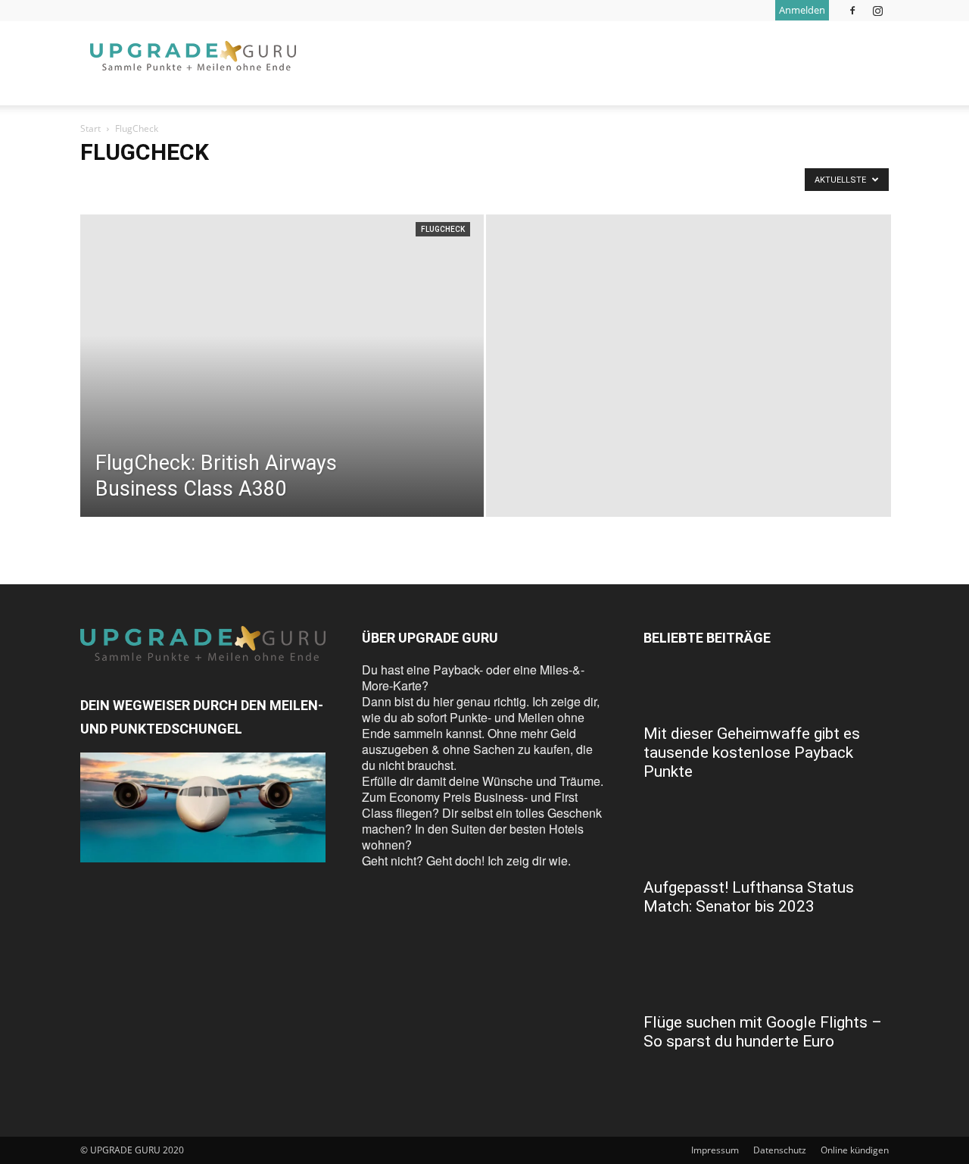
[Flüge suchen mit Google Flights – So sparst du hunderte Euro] (766, 976)
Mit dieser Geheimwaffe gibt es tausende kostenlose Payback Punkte (751, 752)
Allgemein (141, 183)
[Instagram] (877, 10)
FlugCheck (443, 229)
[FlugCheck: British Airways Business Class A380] (282, 389)
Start (90, 128)
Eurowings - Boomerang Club (485, 183)
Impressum (715, 1150)
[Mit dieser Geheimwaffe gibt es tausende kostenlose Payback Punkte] (766, 688)
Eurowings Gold (590, 183)
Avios (187, 183)
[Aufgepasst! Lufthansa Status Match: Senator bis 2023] (766, 841)
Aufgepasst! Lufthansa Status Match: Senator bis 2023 (748, 896)
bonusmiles (299, 183)
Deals (402, 183)
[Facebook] (852, 10)
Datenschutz (779, 1150)
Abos (96, 183)
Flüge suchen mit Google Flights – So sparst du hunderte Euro (762, 1031)
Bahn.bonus (237, 183)
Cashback (356, 183)
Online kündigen (855, 1150)
